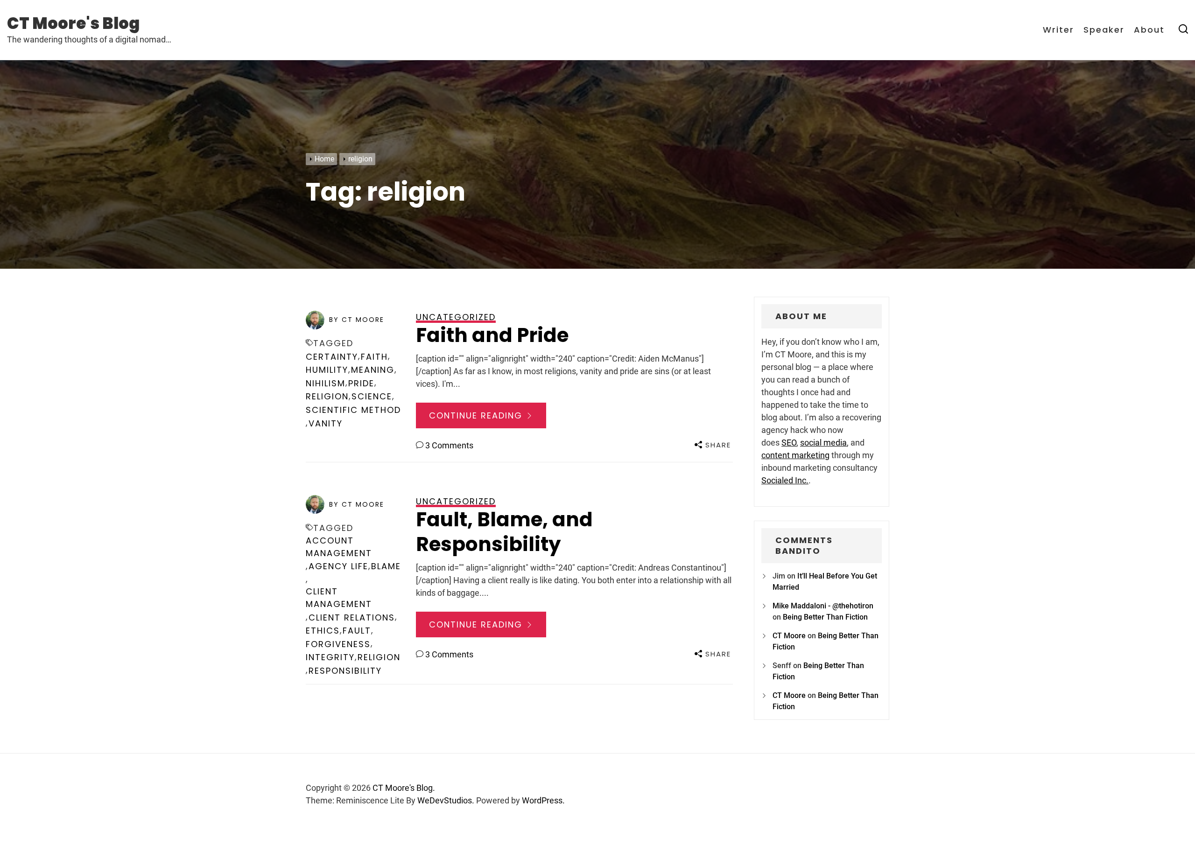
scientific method (353, 410)
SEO (788, 442)
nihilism (325, 383)
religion (327, 396)
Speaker (1104, 30)
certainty (332, 357)
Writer (1058, 30)
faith (374, 357)
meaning (372, 370)
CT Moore (789, 635)
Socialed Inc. (784, 480)
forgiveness (338, 644)
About (1149, 30)
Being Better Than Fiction (825, 617)
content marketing (795, 455)
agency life (338, 566)
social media (823, 442)
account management (339, 547)
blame (386, 566)
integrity (330, 657)
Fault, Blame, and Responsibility (504, 532)
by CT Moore (356, 319)
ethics (323, 630)
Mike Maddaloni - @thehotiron (823, 605)
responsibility (345, 671)
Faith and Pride (492, 335)
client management (339, 598)
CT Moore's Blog (73, 23)
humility (327, 370)
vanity (326, 423)
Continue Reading (477, 415)
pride (361, 383)
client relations (352, 617)
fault (357, 630)
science (371, 396)
